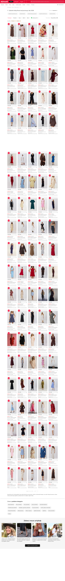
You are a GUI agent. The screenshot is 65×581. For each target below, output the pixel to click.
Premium (28, 4)
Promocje (32, 4)
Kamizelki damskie (43, 504)
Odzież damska (17, 7)
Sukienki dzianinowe (43, 13)
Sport (13, 4)
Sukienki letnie (52, 13)
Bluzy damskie (19, 504)
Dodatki (24, 4)
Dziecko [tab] (21, 1)
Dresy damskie (26, 504)
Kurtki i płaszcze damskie (45, 507)
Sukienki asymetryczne (13, 13)
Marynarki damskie (11, 510)
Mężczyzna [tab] (16, 1)
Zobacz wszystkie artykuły (32, 545)
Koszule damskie (35, 507)
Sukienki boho (22, 13)
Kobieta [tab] (11, 1)
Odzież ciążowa (29, 510)
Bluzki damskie (11, 504)
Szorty (9, 513)
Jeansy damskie (35, 504)
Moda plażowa (20, 510)
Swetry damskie (51, 510)
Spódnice (44, 510)
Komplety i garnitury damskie (24, 507)
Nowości (2, 4)
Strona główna (9, 7)
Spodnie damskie (37, 510)
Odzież (6, 4)
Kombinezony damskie (12, 507)
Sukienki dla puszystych (32, 13)
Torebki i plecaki (18, 4)
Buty (10, 4)
